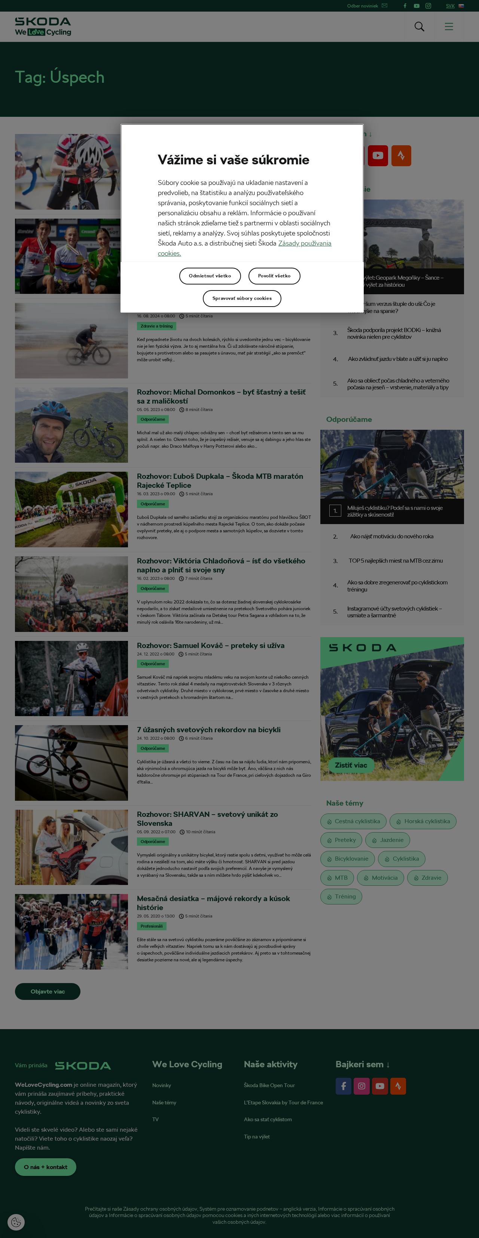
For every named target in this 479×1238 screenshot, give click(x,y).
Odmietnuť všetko (210, 276)
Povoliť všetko (274, 276)
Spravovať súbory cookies (242, 298)
